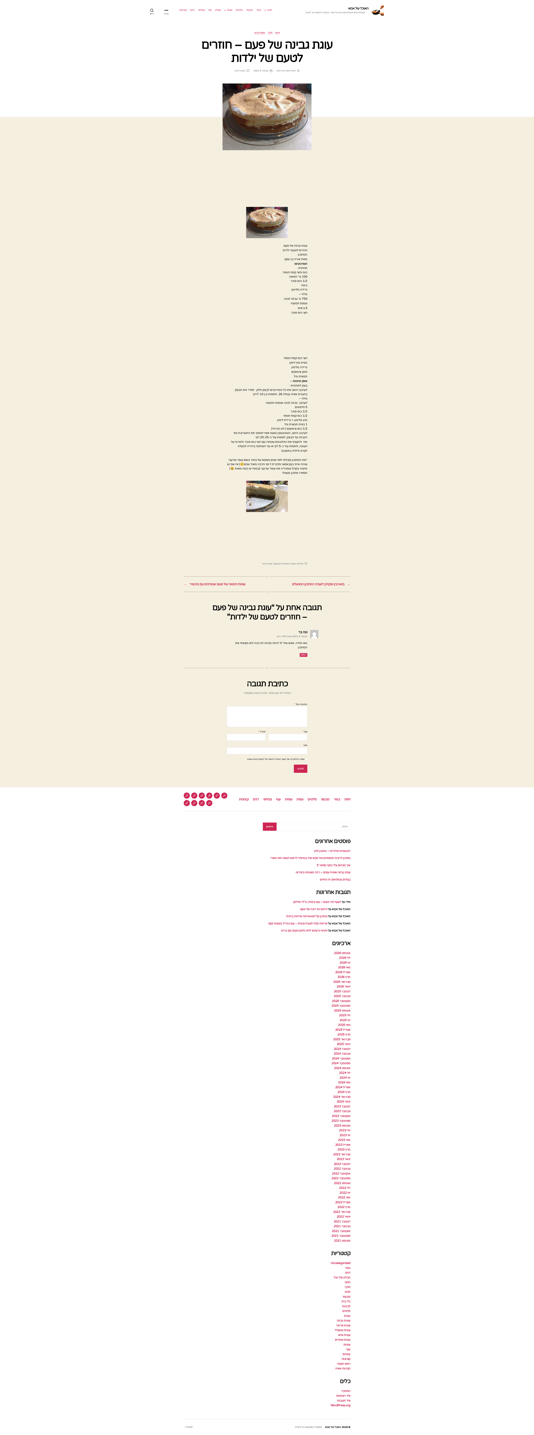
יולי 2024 (344, 1073)
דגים (192, 10)
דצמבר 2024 (342, 1049)
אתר (305, 745)
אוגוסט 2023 (342, 1125)
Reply (303, 655)
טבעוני (249, 10)
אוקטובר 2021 (341, 1231)
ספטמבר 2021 (341, 1236)
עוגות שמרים (342, 1339)
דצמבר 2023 (342, 1106)
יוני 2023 (345, 1135)
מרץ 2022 (344, 1207)
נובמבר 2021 (342, 1226)
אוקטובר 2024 (341, 1058)
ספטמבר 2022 (341, 1178)
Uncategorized (341, 1263)
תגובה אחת (240, 70)
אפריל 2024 (342, 1087)
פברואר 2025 (341, 1039)
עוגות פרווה (343, 1325)
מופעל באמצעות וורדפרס (308, 1427)
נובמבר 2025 (342, 996)
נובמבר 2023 (342, 1111)
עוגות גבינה (259, 32)
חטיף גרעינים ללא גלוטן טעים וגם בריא (304, 930)
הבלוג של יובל (342, 1277)
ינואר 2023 (343, 1159)
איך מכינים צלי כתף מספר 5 (333, 865)
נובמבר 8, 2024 (261, 70)
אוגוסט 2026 (342, 953)
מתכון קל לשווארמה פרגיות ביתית (306, 916)
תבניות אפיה (342, 1368)
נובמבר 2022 (342, 1168)
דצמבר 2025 (342, 991)
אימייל (262, 732)
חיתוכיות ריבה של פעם (313, 909)
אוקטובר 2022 (341, 1173)
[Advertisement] (267, 181)
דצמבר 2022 (342, 1164)
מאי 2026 (344, 967)
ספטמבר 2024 (341, 1063)
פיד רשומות (343, 1395)
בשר (258, 10)
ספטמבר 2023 (341, 1121)
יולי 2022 (344, 1188)
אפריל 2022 (342, 1202)
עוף (210, 10)
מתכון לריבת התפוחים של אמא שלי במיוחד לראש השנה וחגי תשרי (310, 858)
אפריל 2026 (342, 972)
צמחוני (201, 10)
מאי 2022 (344, 1197)
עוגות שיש (344, 1335)
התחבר (345, 1391)
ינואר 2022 (343, 1216)
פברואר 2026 (341, 982)
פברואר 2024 (341, 1097)
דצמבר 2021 (342, 1221)
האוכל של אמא (358, 8)
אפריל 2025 (342, 1030)
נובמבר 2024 (342, 1053)
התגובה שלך (300, 704)
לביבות (346, 1306)
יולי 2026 (344, 958)
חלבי (270, 32)
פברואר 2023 (341, 1154)
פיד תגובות (343, 1400)
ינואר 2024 (343, 1101)
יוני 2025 (345, 1020)
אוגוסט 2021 (342, 1240)
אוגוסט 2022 (342, 1183)
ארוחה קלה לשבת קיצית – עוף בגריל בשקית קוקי (297, 923)
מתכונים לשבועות (281, 563)
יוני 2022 (345, 1192)
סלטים (239, 10)
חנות (269, 10)
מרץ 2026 (344, 977)
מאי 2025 (344, 1025)
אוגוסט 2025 (342, 1010)
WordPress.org (341, 1405)
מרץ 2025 (344, 1034)
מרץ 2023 (344, 1149)
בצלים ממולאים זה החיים (335, 879)
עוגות (229, 10)
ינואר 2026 (343, 986)
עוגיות (218, 10)
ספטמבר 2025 (341, 1005)
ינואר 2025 (343, 1044)
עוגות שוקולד (342, 1330)
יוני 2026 (345, 962)
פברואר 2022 (341, 1212)
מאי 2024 (344, 1082)
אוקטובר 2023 (341, 1116)
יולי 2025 (344, 1015)
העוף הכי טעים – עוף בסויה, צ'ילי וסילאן (317, 902)
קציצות (183, 10)
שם (305, 732)
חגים (277, 32)
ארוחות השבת (296, 563)
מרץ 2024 (344, 1092)
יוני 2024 (345, 1077)
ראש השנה (343, 1364)
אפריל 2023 (342, 1145)
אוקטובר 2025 (341, 1001)
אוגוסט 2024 (342, 1068)
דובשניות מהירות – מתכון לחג (332, 851)
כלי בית (346, 1301)
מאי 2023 (344, 1140)
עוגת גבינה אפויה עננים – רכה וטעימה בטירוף (322, 872)
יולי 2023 (344, 1130)
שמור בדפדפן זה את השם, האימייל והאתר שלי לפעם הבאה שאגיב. (275, 759)
